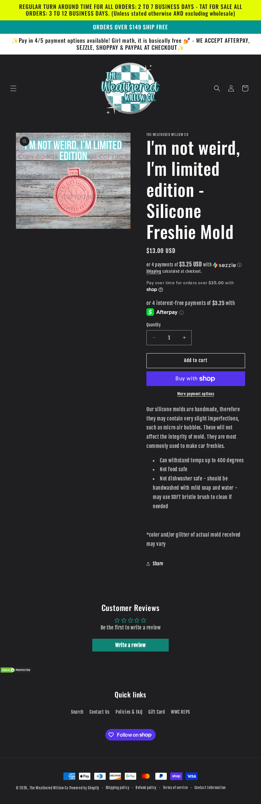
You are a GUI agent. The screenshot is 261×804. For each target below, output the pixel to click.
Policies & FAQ (129, 712)
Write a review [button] (130, 645)
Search (77, 712)
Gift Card (156, 712)
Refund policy (146, 787)
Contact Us (99, 712)
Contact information (210, 787)
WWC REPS (180, 712)
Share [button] (158, 563)
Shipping (153, 271)
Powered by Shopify (84, 788)
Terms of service (175, 787)
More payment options (195, 393)
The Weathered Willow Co (49, 788)
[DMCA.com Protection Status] (16, 671)
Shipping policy (118, 787)
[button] (13, 88)
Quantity (153, 324)
